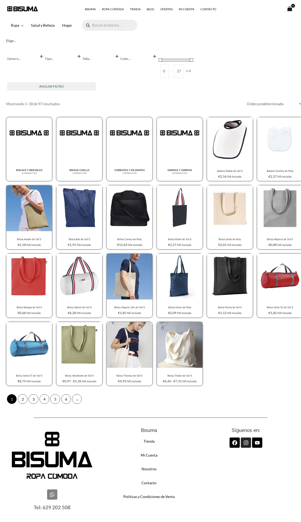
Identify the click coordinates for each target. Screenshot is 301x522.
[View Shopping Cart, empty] (289, 9)
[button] (21, 25)
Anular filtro (51, 86)
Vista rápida (230, 159)
